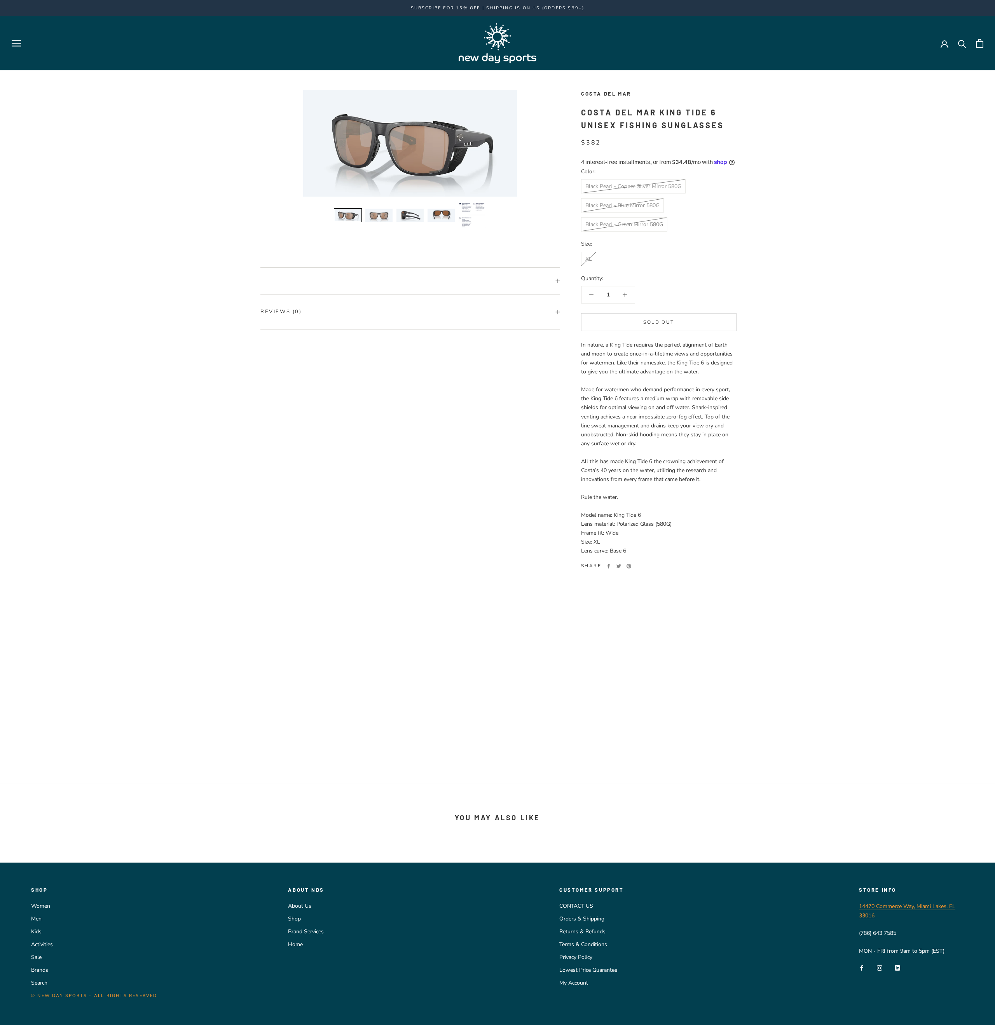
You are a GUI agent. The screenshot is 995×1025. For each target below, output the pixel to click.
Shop (294, 918)
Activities (42, 944)
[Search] (962, 43)
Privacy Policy (575, 957)
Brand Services (306, 931)
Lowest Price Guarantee (588, 970)
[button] (348, 215)
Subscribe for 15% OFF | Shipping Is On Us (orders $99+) (498, 8)
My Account (573, 983)
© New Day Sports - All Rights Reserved (94, 996)
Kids (36, 931)
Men (36, 918)
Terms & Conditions (583, 944)
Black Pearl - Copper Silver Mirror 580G (633, 186)
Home (295, 944)
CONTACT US (576, 906)
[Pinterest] (629, 566)
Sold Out (658, 322)
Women (40, 906)
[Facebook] (608, 566)
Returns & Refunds (582, 931)
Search (39, 983)
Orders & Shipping (581, 918)
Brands (39, 970)
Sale (36, 957)
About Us (299, 906)
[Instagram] (879, 967)
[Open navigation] (16, 43)
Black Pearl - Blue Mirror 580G (622, 205)
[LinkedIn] (897, 967)
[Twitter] (618, 566)
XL (588, 258)
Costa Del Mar (606, 94)
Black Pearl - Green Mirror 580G (624, 224)
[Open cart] (979, 43)
